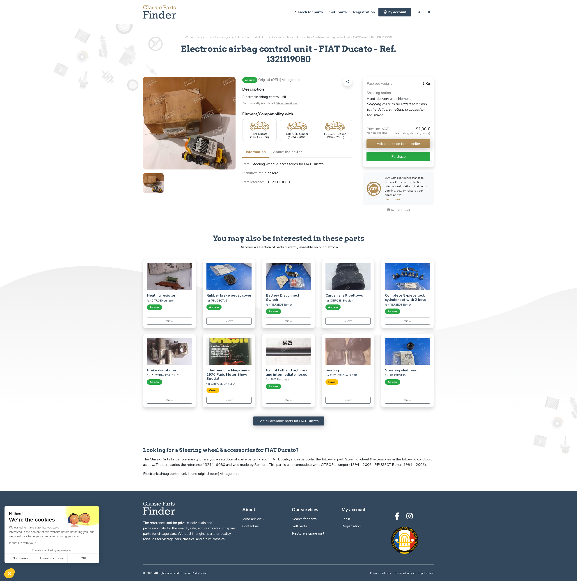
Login (345, 519)
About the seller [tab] (287, 151)
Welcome (191, 37)
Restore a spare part (308, 533)
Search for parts (309, 12)
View (169, 321)
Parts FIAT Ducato (294, 37)
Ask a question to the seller (398, 143)
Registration (364, 12)
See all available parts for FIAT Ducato (289, 421)
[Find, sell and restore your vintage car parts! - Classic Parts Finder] (159, 12)
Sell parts (338, 12)
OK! (83, 558)
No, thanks (20, 558)
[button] (9, 573)
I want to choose (52, 558)
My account (397, 12)
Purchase (398, 156)
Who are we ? (253, 519)
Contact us (250, 526)
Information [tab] (256, 151)
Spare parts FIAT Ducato (259, 37)
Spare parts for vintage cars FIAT (220, 37)
